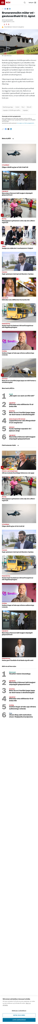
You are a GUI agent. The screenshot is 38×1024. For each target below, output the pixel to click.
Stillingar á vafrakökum (19, 1010)
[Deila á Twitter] (7, 9)
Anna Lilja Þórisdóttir (7, 20)
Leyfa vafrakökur (19, 1020)
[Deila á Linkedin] (9, 9)
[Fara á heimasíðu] (6, 2)
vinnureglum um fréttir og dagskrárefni (25, 123)
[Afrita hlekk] (3, 9)
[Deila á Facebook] (5, 9)
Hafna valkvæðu (19, 1015)
